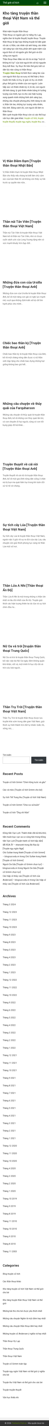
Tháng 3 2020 (9, 1176)
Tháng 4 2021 (9, 1115)
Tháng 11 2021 (10, 1063)
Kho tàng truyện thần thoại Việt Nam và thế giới (22, 1302)
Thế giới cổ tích (11, 2)
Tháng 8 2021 (9, 1085)
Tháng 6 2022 (9, 1010)
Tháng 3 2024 (9, 904)
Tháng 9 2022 (9, 1002)
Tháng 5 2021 (9, 1108)
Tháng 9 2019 (9, 1206)
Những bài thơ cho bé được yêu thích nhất (22, 1311)
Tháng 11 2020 (10, 1153)
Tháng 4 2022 (9, 1025)
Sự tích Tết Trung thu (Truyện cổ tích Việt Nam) (24, 797)
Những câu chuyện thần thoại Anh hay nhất (22, 1326)
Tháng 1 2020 (9, 1191)
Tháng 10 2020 (10, 1161)
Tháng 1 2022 (9, 1048)
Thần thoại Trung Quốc (13, 1348)
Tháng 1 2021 (9, 1138)
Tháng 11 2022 (10, 987)
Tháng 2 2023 (9, 965)
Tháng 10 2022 (10, 995)
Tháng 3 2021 (9, 1123)
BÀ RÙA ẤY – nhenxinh (13, 844)
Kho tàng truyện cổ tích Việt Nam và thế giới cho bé (23, 1291)
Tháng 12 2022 (10, 980)
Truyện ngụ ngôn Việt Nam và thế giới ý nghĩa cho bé (24, 1373)
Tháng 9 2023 (9, 934)
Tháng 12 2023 (10, 912)
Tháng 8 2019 (9, 1213)
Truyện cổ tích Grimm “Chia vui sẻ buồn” (21, 805)
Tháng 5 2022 (9, 1017)
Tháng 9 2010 (9, 1236)
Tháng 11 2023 (10, 919)
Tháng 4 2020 (9, 1168)
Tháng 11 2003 (10, 1251)
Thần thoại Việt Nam (12, 1356)
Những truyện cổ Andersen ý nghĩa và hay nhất (24, 1333)
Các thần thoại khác (12, 1281)
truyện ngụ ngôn (23, 121)
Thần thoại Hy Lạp (11, 1341)
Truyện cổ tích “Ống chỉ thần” (16, 812)
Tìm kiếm (7, 755)
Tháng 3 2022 (9, 1032)
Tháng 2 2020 (9, 1183)
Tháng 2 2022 (9, 1040)
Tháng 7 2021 (9, 1093)
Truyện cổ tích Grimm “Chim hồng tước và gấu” (24, 782)
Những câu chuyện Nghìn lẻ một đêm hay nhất (24, 1318)
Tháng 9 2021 (9, 1078)
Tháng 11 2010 (10, 1221)
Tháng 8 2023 (9, 942)
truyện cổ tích (30, 118)
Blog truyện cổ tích (11, 1274)
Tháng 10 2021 (10, 1070)
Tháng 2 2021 (9, 1130)
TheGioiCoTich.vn (19, 1423)
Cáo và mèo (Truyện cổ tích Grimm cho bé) (22, 790)
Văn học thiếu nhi (11, 1397)
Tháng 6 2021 (9, 1100)
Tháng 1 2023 (9, 972)
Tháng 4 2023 (9, 957)
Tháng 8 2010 (9, 1244)
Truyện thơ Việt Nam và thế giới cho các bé (22, 1382)
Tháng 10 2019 (10, 1198)
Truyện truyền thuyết (12, 1390)
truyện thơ (36, 121)
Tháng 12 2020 (10, 1146)
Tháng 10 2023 (10, 927)
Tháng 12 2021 (10, 1055)
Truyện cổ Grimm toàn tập (15, 1364)
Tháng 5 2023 (9, 949)
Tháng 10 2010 (10, 1229)
